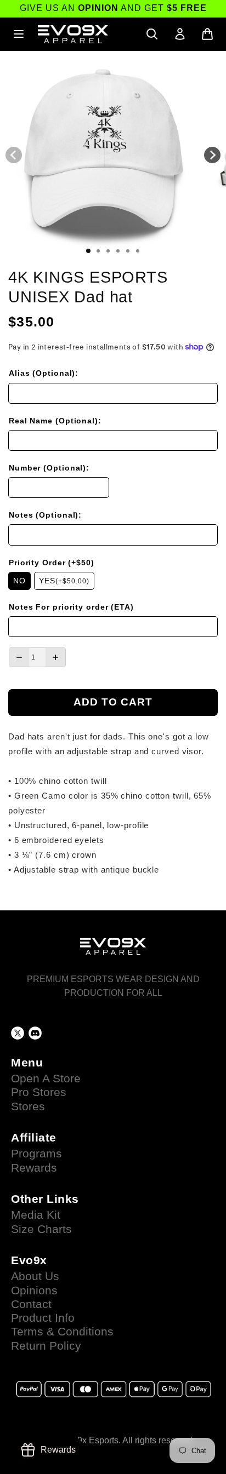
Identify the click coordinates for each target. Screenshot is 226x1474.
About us (35, 1276)
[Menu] (19, 34)
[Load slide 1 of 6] (88, 251)
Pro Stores (38, 1092)
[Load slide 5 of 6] (128, 251)
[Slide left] (13, 155)
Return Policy (46, 1345)
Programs (36, 1153)
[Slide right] (212, 155)
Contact (31, 1304)
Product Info (43, 1317)
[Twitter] (17, 1033)
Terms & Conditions (62, 1331)
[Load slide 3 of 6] (108, 251)
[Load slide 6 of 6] (138, 251)
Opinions (34, 1290)
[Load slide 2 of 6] (98, 251)
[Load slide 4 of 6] (118, 251)
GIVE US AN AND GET (113, 8)
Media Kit (35, 1214)
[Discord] (35, 1033)
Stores (28, 1106)
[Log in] (180, 34)
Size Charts (41, 1229)
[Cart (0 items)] (207, 34)
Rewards (34, 1167)
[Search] (152, 34)
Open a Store (46, 1078)
